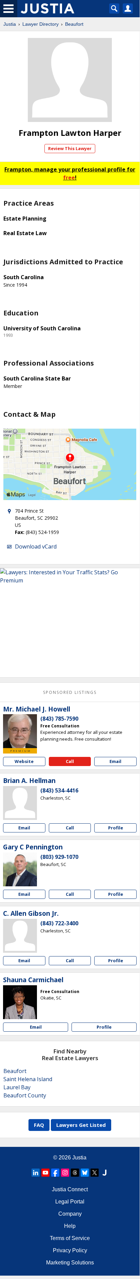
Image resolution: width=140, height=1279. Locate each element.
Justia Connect (70, 1189)
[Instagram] (65, 1173)
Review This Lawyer (70, 148)
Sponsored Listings (70, 692)
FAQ (39, 1124)
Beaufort (74, 24)
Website (24, 761)
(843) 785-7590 (59, 718)
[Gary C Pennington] (20, 869)
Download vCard (36, 546)
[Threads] (75, 1173)
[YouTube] (45, 1173)
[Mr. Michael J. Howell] (20, 731)
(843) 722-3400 (59, 923)
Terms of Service (70, 1238)
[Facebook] (55, 1173)
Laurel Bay (17, 1087)
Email (115, 761)
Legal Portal (69, 1201)
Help (70, 1226)
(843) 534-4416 (59, 790)
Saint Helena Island (27, 1079)
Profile (115, 828)
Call (70, 761)
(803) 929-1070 (59, 857)
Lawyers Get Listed (81, 1124)
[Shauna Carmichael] (20, 1002)
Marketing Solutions (70, 1262)
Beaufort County (24, 1095)
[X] (95, 1173)
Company (70, 1214)
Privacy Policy (70, 1250)
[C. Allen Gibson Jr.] (20, 936)
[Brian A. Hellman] (20, 803)
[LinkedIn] (36, 1173)
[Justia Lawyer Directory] (104, 1173)
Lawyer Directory (40, 24)
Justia (9, 24)
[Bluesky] (85, 1173)
